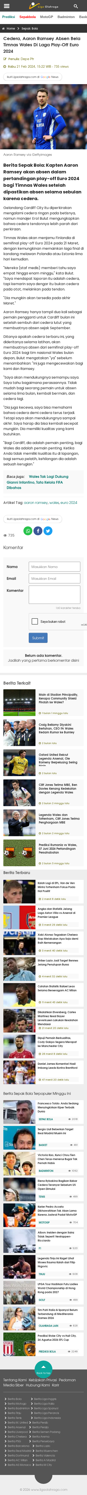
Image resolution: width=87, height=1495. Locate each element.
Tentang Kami (15, 1379)
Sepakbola (27, 17)
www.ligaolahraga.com (49, 1489)
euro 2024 (68, 502)
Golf (42, 1300)
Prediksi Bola (47, 1351)
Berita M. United (18, 1422)
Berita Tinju (14, 1413)
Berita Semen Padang (46, 1432)
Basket (43, 1145)
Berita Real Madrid (19, 1451)
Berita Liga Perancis (46, 1413)
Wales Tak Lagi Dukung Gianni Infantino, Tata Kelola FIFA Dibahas (37, 481)
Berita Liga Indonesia (47, 1418)
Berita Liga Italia (44, 1404)
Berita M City (44, 1465)
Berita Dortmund (18, 1455)
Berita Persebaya (43, 1441)
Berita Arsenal (16, 1427)
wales (54, 502)
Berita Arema (40, 1436)
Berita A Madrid (46, 1460)
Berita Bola (14, 1399)
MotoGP (46, 17)
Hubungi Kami (38, 1384)
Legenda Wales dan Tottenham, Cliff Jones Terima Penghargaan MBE (59, 818)
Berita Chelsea (17, 1436)
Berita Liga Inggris (45, 1399)
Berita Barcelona (18, 1446)
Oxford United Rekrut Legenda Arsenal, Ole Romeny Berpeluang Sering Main (58, 760)
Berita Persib (40, 1422)
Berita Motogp (17, 1404)
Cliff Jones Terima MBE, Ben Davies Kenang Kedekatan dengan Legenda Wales (58, 788)
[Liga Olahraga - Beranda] (43, 5)
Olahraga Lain (48, 1326)
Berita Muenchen (47, 1451)
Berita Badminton (19, 1408)
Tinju (42, 1274)
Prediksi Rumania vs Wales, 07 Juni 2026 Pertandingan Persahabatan (58, 848)
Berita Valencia (45, 1455)
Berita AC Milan (17, 1460)
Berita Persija (40, 1427)
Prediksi (8, 17)
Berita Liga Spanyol (46, 1408)
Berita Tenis (15, 1418)
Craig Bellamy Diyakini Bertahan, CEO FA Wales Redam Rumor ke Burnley (57, 728)
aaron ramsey (36, 502)
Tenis (42, 1197)
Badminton (66, 17)
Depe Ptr (27, 59)
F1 (40, 1248)
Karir (55, 1384)
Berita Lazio (43, 1446)
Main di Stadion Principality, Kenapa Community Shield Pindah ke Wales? (58, 698)
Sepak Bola (46, 1119)
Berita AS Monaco (19, 1465)
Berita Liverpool (18, 1432)
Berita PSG (14, 1441)
